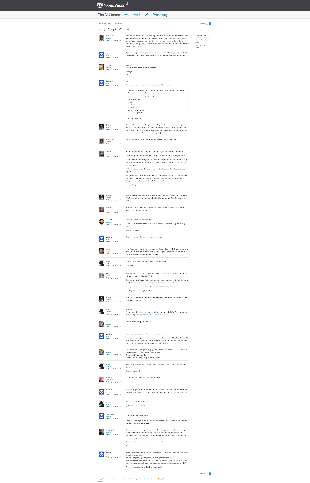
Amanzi (135, 125)
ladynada (109, 65)
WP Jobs (140, 479)
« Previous (201, 23)
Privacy (99, 479)
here (127, 300)
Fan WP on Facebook (150, 479)
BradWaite (109, 81)
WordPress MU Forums (105, 23)
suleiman (109, 249)
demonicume (110, 36)
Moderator (109, 380)
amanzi (108, 152)
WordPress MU (115, 5)
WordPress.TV (126, 479)
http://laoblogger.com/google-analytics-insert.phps (149, 315)
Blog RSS (162, 479)
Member (108, 38)
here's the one (169, 36)
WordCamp (134, 479)
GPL (103, 479)
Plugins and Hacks (118, 23)
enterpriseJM (110, 430)
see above (169, 125)
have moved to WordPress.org (144, 14)
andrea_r (109, 378)
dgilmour (109, 125)
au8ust (108, 261)
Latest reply (199, 45)
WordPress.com (116, 479)
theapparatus (110, 414)
